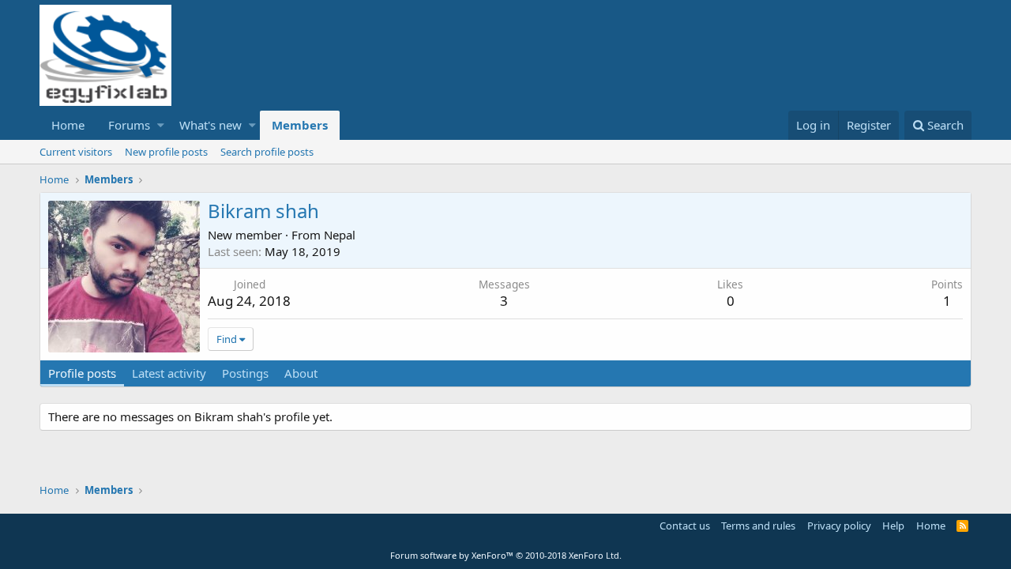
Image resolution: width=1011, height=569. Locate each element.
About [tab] (301, 373)
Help (893, 525)
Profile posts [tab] (82, 373)
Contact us (685, 525)
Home (68, 125)
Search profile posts (267, 152)
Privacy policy (839, 525)
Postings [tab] (245, 373)
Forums (129, 125)
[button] (160, 125)
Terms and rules (758, 525)
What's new (210, 125)
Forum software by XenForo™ (506, 555)
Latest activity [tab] (169, 373)
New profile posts (166, 152)
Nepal (339, 235)
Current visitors (75, 152)
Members (300, 125)
